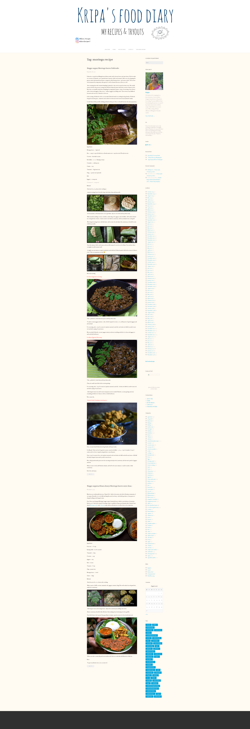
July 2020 (150, 268)
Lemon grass (150, 489)
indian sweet (149, 656)
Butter (149, 435)
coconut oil (150, 447)
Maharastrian (151, 495)
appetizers (150, 417)
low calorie (149, 659)
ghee (157, 646)
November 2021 (151, 238)
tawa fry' (149, 547)
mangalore (149, 664)
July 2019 (150, 290)
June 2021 (150, 246)
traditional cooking (150, 691)
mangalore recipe (150, 670)
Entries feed (150, 572)
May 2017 (150, 343)
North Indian (151, 511)
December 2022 (151, 216)
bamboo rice (150, 427)
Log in (149, 570)
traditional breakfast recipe (152, 688)
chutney (149, 439)
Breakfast (150, 433)
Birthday (149, 431)
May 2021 (150, 248)
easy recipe (149, 643)
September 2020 (151, 264)
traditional (150, 551)
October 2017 (151, 332)
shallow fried (151, 535)
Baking (149, 423)
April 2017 (150, 344)
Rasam (149, 527)
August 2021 (151, 242)
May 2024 (150, 198)
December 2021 (151, 236)
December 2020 (151, 258)
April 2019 (150, 296)
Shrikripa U (150, 170)
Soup (149, 539)
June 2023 (150, 206)
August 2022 (151, 222)
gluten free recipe (150, 651)
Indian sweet (150, 481)
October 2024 (151, 192)
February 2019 (151, 300)
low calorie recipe (150, 662)
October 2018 (151, 308)
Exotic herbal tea (151, 463)
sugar (149, 541)
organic (149, 513)
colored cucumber (152, 449)
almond (148, 624)
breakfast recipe (150, 627)
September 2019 (151, 286)
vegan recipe (149, 696)
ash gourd (150, 419)
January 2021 (151, 256)
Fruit (149, 469)
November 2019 (151, 284)
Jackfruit (149, 483)
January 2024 (151, 202)
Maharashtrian (151, 493)
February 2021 (151, 254)
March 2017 (150, 346)
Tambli (149, 545)
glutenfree (157, 648)
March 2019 (150, 298)
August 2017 (151, 336)
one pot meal (149, 672)
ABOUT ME (107, 49)
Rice (148, 529)
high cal (149, 477)
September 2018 (151, 310)
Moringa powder (94, 505)
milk (158, 670)
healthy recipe (158, 654)
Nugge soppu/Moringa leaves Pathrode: (103, 68)
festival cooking (158, 643)
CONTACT (130, 49)
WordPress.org (151, 576)
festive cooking (150, 646)
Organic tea (150, 515)
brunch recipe (158, 630)
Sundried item (151, 543)
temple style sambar (152, 549)
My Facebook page (150, 361)
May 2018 (150, 318)
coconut (149, 443)
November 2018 (151, 306)
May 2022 (150, 228)
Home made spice (152, 479)
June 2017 (150, 340)
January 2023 (151, 214)
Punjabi (149, 525)
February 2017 (151, 348)
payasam (155, 675)
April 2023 (150, 208)
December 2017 (151, 328)
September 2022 (151, 220)
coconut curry (151, 445)
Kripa (147, 92)
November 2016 (151, 355)
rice (147, 678)
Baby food (150, 421)
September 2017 (151, 334)
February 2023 (151, 212)
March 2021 (150, 252)
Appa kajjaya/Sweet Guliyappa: (155, 159)
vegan (149, 555)
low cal (149, 491)
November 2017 (151, 330)
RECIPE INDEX (122, 49)
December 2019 (151, 282)
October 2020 (151, 262)
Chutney (102, 505)
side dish (149, 537)
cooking (149, 453)
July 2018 (150, 314)
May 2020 (150, 272)
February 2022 (151, 232)
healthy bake (149, 654)
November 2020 (151, 260)
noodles (149, 509)
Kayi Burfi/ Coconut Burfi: (154, 155)
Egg (148, 459)
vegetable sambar (152, 557)
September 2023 (151, 204)
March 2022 (150, 230)
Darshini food (151, 455)
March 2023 (150, 210)
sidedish (153, 678)
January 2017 (151, 351)
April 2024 (150, 200)
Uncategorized (151, 553)
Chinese (149, 437)
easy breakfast (155, 640)
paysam (149, 519)
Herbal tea (150, 475)
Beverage (150, 429)
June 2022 (150, 226)
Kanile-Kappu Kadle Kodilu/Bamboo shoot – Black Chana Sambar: (154, 179)
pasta (149, 517)
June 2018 (150, 316)
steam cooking (156, 680)
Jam (148, 485)
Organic (148, 675)
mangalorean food (152, 501)
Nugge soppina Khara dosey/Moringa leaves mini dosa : (109, 486)
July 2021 (150, 244)
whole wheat (157, 696)
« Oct (147, 614)
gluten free (149, 648)
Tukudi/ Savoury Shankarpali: (155, 157)
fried (149, 467)
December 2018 (151, 304)
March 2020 (150, 276)
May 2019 (150, 294)
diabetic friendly (157, 638)
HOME (114, 49)
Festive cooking (151, 465)
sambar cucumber (152, 533)
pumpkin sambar (151, 523)
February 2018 (151, 324)
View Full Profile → (150, 116)
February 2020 (151, 278)
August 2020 (151, 266)
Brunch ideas (149, 630)
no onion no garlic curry (153, 507)
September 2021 (151, 240)
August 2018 (151, 312)
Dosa (149, 457)
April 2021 (150, 250)
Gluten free (150, 471)
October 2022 (151, 218)
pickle (149, 521)
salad (149, 531)
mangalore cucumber (152, 499)
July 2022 (150, 224)
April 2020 (150, 274)
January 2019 (151, 302)
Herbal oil (150, 473)
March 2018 (150, 322)
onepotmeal (158, 672)
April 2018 (150, 320)
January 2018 (151, 326)
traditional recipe (150, 694)
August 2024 (151, 196)
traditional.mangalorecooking (153, 686)
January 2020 (151, 280)
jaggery (156, 656)
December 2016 (151, 353)
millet (149, 503)
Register (149, 568)
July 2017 (150, 338)
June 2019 (150, 292)
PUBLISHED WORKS (140, 49)
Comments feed (151, 574)
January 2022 (151, 234)
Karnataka (150, 487)
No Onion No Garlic (152, 505)
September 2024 (151, 194)
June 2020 (150, 270)
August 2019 (151, 288)
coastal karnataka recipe (153, 441)
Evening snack (151, 461)
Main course (150, 497)
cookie (149, 451)
